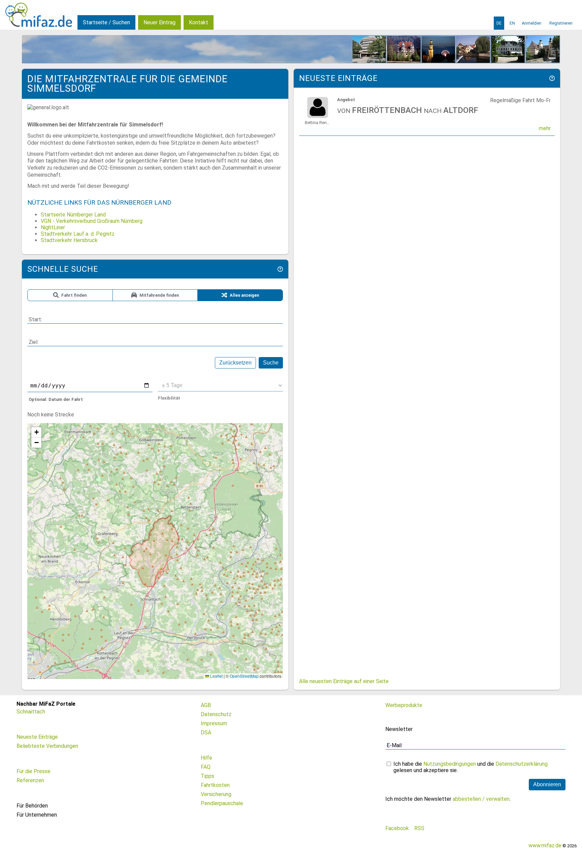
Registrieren (561, 23)
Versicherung (216, 794)
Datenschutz (216, 714)
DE (499, 23)
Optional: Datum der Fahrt (56, 399)
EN (512, 23)
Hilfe (206, 758)
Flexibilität (169, 398)
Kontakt (198, 22)
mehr (545, 128)
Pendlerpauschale (222, 803)
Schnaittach (31, 711)
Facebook (397, 828)
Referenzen (30, 780)
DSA (206, 732)
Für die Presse (34, 771)
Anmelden (531, 23)
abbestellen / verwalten (481, 799)
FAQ (206, 767)
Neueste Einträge (37, 737)
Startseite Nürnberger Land (73, 214)
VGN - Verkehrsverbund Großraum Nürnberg (91, 221)
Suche (271, 362)
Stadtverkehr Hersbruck (69, 240)
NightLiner (53, 227)
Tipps (207, 776)
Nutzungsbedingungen (449, 764)
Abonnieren (547, 784)
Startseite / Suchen (106, 22)
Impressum (214, 723)
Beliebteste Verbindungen (47, 746)
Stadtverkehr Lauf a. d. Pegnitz (78, 234)
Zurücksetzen (235, 362)
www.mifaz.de (544, 845)
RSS (419, 828)
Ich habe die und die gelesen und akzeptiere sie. (470, 767)
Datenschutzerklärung (521, 764)
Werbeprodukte (403, 705)
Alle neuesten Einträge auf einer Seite (344, 681)
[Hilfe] (280, 269)
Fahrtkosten (215, 785)
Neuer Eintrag (159, 22)
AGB (206, 705)
